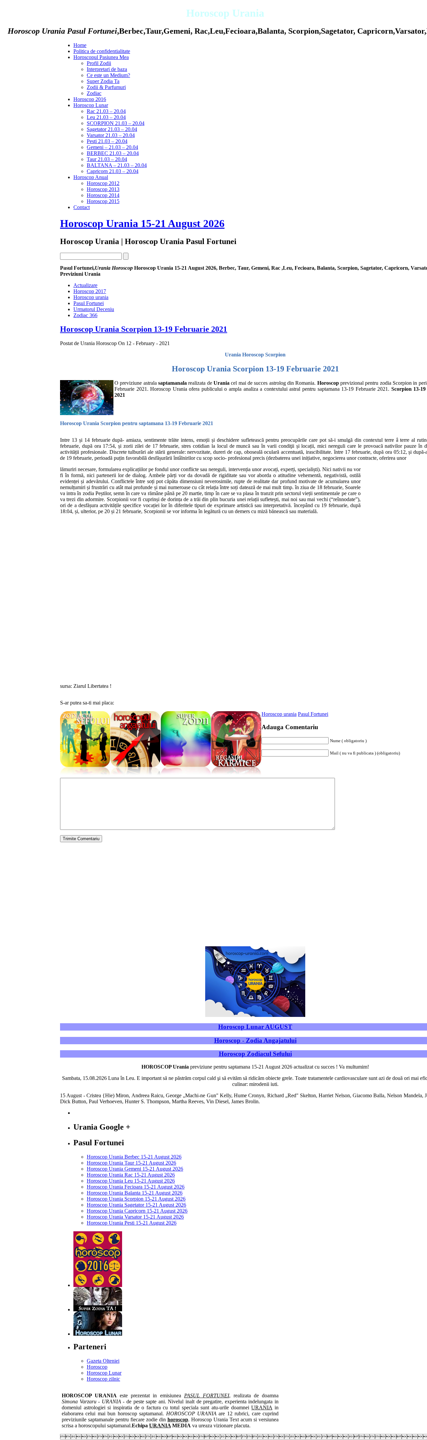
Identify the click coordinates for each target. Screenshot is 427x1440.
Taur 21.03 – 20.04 (107, 159)
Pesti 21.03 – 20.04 (107, 141)
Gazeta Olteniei (103, 1361)
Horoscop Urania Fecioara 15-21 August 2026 (135, 1187)
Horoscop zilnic (103, 1379)
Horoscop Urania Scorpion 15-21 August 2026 (136, 1199)
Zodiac (94, 93)
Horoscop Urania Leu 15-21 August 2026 (131, 1181)
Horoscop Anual (90, 177)
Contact (81, 207)
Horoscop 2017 (89, 291)
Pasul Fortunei (88, 303)
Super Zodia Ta (103, 81)
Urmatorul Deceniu (93, 309)
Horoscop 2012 (103, 183)
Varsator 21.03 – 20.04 (111, 135)
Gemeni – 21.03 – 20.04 (112, 147)
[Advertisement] (36, 305)
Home (79, 45)
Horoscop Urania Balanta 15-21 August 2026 (134, 1193)
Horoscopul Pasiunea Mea (101, 57)
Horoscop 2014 (103, 195)
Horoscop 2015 (103, 201)
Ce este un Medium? (108, 75)
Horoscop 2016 (89, 99)
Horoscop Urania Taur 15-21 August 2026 (131, 1163)
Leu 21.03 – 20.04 (106, 117)
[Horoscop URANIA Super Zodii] (186, 776)
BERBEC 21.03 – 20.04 (113, 153)
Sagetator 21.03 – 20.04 (112, 129)
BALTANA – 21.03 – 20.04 (117, 165)
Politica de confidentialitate (101, 51)
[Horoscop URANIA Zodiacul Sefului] (85, 776)
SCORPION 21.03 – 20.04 (115, 123)
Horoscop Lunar (90, 105)
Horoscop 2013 (103, 189)
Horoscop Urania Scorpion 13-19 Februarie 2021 (143, 329)
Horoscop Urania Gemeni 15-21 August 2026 (135, 1169)
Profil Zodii (99, 63)
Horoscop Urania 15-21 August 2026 (142, 223)
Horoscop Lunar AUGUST (255, 1026)
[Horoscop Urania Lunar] (97, 1334)
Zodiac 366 (85, 315)
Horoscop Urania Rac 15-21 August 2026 (131, 1175)
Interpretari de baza (107, 69)
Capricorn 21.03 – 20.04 (112, 171)
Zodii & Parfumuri (106, 87)
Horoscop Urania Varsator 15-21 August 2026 (135, 1217)
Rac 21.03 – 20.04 (106, 111)
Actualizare (85, 285)
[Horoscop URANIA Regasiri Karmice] (236, 776)
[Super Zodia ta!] (97, 1309)
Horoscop (97, 1367)
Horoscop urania (90, 297)
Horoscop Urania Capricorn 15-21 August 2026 (137, 1211)
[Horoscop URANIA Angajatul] (135, 776)
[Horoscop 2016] (97, 1285)
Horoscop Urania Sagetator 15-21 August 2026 (136, 1205)
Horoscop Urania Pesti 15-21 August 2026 (131, 1223)
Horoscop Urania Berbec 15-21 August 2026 (134, 1157)
